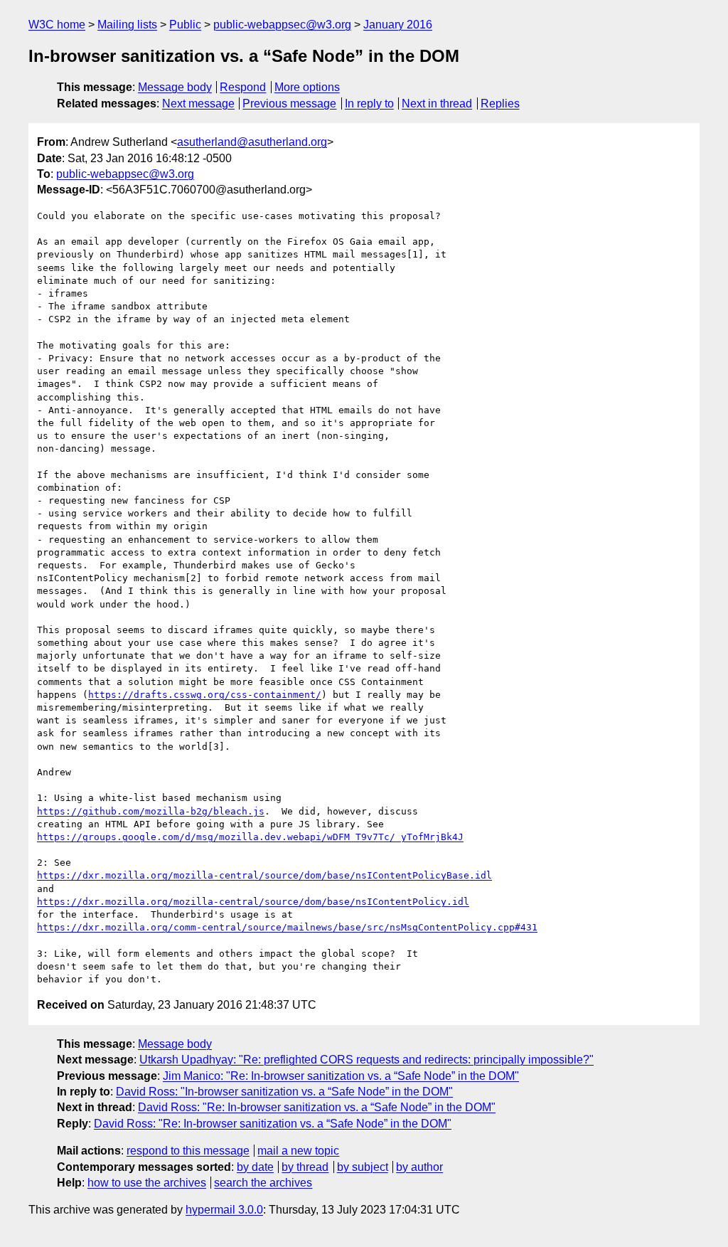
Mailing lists (127, 24)
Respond (243, 87)
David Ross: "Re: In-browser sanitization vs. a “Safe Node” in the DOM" (317, 1107)
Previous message (289, 103)
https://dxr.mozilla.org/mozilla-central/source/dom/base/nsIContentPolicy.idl (253, 901)
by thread (305, 1167)
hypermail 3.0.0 (224, 1210)
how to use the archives (146, 1183)
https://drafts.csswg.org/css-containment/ (204, 694)
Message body (175, 87)
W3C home (56, 24)
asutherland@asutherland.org (252, 142)
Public (185, 24)
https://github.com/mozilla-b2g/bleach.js (150, 811)
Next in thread (437, 103)
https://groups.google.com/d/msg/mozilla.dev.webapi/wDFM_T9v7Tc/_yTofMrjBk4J (250, 837)
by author (419, 1167)
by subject (362, 1167)
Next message (198, 103)
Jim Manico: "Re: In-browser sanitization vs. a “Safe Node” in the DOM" (341, 1076)
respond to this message (188, 1151)
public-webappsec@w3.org (282, 24)
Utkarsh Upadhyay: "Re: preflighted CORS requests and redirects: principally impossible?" (366, 1060)
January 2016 (397, 24)
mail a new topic (298, 1151)
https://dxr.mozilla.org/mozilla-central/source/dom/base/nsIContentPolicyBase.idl (264, 875)
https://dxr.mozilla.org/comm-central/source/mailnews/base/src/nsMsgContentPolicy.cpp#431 (287, 927)
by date (255, 1167)
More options (307, 87)
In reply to (369, 103)
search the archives (263, 1183)
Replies (500, 103)
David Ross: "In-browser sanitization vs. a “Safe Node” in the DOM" (284, 1092)
